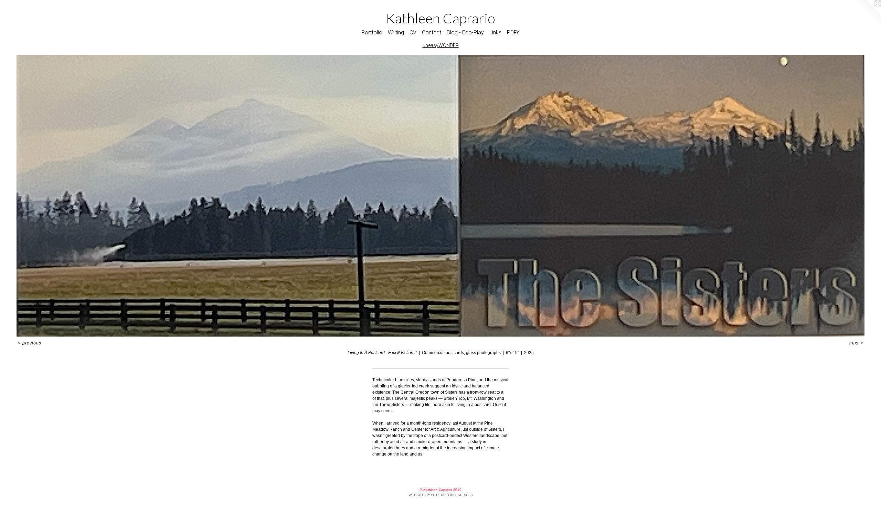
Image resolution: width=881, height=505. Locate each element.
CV (413, 32)
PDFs (513, 32)
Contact (431, 32)
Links (495, 32)
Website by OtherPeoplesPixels (440, 495)
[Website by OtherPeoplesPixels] (867, 14)
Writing (396, 32)
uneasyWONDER (441, 45)
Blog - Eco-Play (465, 32)
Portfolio (371, 32)
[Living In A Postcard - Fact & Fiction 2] (440, 196)
